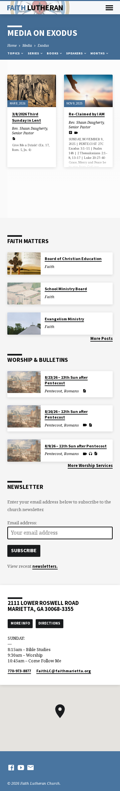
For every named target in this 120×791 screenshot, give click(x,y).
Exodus (43, 45)
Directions (49, 623)
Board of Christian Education (73, 258)
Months (97, 53)
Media (27, 45)
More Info (20, 623)
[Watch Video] (76, 133)
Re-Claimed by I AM (87, 113)
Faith (35, 7)
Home (12, 45)
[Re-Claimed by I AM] (88, 91)
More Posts (101, 338)
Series (34, 53)
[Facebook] (11, 767)
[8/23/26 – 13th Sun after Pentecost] (24, 382)
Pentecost (53, 390)
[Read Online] (71, 132)
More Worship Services (90, 465)
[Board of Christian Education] (24, 263)
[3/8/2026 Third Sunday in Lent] (31, 91)
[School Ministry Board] (24, 294)
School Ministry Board (66, 288)
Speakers (74, 53)
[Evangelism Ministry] (24, 323)
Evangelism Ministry (64, 318)
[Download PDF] (13, 138)
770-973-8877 (19, 670)
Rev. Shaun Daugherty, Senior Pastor (30, 130)
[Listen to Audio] (90, 454)
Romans (71, 390)
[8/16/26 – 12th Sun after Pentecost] (24, 416)
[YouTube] (21, 767)
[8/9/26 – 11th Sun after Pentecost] (24, 450)
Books (53, 53)
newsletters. (45, 566)
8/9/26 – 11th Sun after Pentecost (76, 445)
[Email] (30, 767)
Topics (13, 53)
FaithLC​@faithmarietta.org (63, 670)
